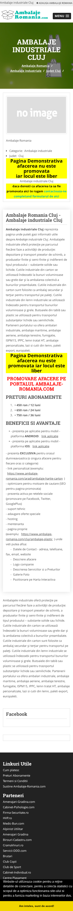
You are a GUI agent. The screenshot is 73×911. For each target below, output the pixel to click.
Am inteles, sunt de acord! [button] (36, 906)
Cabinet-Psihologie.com (18, 807)
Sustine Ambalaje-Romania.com (24, 786)
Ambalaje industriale (25, 71)
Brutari (7, 856)
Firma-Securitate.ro (16, 812)
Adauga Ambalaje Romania (55, 3)
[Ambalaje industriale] (36, 115)
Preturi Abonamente (16, 775)
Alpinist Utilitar (13, 829)
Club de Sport (12, 867)
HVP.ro (7, 818)
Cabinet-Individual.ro (17, 872)
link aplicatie (49, 436)
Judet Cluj (53, 71)
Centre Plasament (14, 878)
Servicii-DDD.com (14, 850)
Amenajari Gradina (15, 834)
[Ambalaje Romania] (25, 14)
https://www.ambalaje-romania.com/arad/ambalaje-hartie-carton (34, 475)
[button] (62, 16)
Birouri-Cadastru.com (17, 839)
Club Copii (10, 861)
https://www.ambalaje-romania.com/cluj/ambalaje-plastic (29, 536)
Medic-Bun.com (13, 823)
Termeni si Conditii (15, 781)
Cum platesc (11, 770)
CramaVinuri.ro (13, 845)
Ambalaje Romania (35, 66)
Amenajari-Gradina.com (19, 801)
